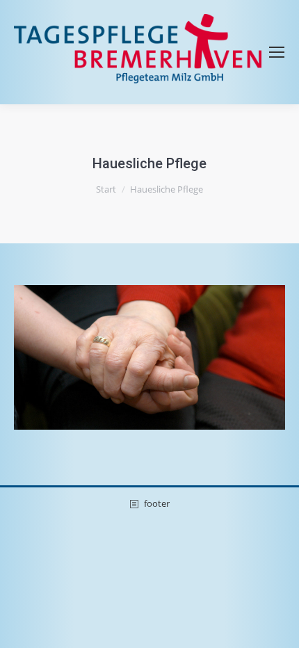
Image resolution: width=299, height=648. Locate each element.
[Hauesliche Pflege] (149, 357)
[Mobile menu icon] (276, 52)
